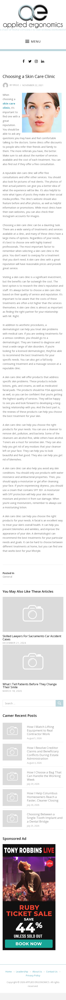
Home (8, 971)
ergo (16, 85)
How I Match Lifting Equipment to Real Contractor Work (40, 730)
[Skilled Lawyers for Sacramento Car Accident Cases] (33, 614)
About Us (37, 971)
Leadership (22, 971)
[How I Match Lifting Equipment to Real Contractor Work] (12, 731)
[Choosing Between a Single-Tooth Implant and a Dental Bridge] (12, 818)
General (7, 576)
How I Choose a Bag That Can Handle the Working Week (44, 776)
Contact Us (52, 971)
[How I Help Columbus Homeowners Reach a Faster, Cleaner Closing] (12, 797)
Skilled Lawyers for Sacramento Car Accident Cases (32, 637)
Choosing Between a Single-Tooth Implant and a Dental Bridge (45, 817)
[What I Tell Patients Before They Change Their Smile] (33, 662)
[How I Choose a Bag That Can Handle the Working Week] (12, 776)
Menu (36, 41)
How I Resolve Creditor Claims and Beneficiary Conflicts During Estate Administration (43, 753)
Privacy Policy (33, 975)
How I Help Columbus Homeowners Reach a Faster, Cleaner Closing (42, 796)
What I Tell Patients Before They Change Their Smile (30, 685)
